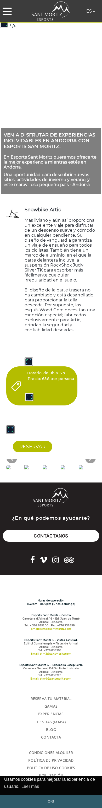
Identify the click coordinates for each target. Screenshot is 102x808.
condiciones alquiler (51, 752)
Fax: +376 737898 (63, 625)
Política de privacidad (50, 760)
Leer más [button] (30, 786)
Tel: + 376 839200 (36, 625)
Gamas (51, 706)
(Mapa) (59, 721)
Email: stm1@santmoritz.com (51, 629)
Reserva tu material (51, 698)
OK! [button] (51, 801)
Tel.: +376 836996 (49, 650)
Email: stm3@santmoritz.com (51, 653)
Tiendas (44, 721)
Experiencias (51, 713)
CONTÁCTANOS (51, 536)
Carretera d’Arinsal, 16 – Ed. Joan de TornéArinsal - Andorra (51, 620)
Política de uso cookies (51, 767)
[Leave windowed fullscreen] (4, 24)
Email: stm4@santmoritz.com (50, 678)
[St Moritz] (51, 11)
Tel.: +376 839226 (49, 675)
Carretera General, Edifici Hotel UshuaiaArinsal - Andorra (51, 670)
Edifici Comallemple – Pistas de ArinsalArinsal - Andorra (51, 645)
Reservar (32, 446)
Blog (51, 729)
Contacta (51, 737)
